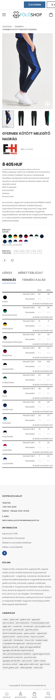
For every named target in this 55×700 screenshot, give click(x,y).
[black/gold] (15, 236)
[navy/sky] (10, 241)
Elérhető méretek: (6, 251)
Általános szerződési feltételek (16, 542)
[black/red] (26, 236)
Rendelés (9, 280)
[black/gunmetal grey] (21, 236)
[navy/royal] (5, 241)
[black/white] (31, 236)
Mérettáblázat (30, 273)
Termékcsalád (34, 280)
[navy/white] (15, 241)
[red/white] (21, 241)
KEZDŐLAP (7, 26)
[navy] (42, 236)
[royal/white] (26, 241)
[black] (5, 236)
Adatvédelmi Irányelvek (13, 538)
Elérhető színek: (6, 230)
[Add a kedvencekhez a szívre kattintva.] (12, 260)
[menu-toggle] (4, 14)
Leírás (7, 273)
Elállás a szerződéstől (12, 547)
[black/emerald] (10, 236)
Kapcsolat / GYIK (10, 533)
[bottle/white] (36, 236)
